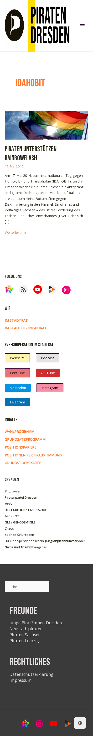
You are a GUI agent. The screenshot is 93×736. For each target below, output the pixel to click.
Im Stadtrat (16, 320)
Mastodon (18, 387)
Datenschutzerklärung (31, 674)
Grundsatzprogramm (25, 439)
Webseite (17, 357)
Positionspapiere (20, 447)
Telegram (17, 402)
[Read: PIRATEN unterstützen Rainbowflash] (46, 124)
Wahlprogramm (19, 431)
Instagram (50, 387)
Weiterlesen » (15, 232)
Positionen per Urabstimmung (33, 455)
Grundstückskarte (23, 462)
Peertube (17, 372)
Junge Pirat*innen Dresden (36, 623)
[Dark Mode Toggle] (80, 723)
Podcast (47, 357)
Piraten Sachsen (25, 634)
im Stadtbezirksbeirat (26, 327)
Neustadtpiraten (26, 629)
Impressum (21, 680)
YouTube (48, 372)
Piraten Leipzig (24, 640)
